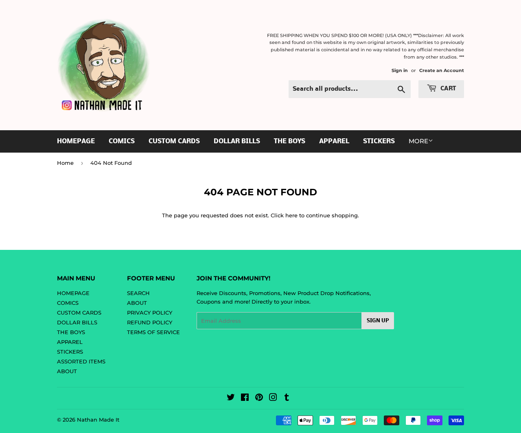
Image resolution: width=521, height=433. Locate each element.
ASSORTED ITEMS (81, 361)
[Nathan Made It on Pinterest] (259, 398)
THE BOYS (289, 141)
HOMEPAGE (76, 141)
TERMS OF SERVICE (153, 332)
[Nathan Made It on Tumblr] (287, 398)
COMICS (122, 141)
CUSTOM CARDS (174, 141)
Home (65, 163)
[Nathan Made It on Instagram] (273, 398)
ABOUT (67, 371)
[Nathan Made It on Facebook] (245, 398)
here (291, 215)
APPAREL (334, 141)
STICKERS (379, 141)
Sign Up (378, 321)
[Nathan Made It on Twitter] (231, 398)
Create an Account (441, 70)
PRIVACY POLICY (149, 312)
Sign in (400, 70)
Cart (447, 88)
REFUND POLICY (149, 322)
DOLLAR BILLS (237, 141)
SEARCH (138, 293)
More (418, 141)
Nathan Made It (98, 419)
